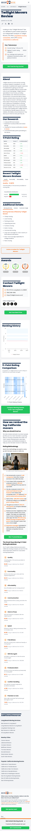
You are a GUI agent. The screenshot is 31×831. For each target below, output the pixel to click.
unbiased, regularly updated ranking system (15, 802)
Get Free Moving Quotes (15, 66)
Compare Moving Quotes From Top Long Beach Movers (15, 409)
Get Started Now (15, 828)
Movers (3, 6)
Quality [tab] (5, 179)
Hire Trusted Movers (15, 537)
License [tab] (16, 208)
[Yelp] (11, 303)
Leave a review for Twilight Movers (15, 250)
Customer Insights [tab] (24, 208)
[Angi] (15, 303)
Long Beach (13, 6)
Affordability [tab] (20, 179)
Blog (2, 816)
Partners (3, 818)
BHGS (25, 127)
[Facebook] (4, 303)
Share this (6, 271)
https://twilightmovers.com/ (15, 295)
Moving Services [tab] (8, 208)
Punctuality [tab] (12, 179)
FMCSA (7, 129)
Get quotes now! (11, 809)
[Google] (8, 303)
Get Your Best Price (15, 312)
